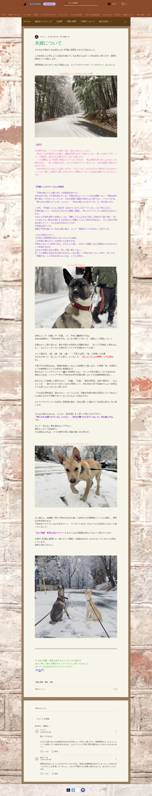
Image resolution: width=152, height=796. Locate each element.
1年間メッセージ (88, 21)
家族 (46, 682)
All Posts (27, 21)
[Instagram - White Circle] (78, 790)
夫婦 (51, 682)
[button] (125, 3)
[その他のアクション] (116, 731)
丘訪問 (59, 21)
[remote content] (76, 670)
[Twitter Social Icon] (73, 790)
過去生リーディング (43, 21)
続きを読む (104, 21)
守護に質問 (71, 21)
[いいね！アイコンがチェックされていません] (41, 751)
